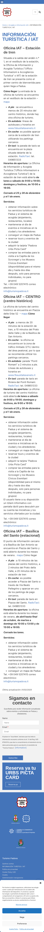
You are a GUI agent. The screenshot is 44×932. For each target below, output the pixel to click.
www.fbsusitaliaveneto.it (21, 375)
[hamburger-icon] (35, 12)
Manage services (21, 904)
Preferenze (22, 924)
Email (4, 727)
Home (4, 25)
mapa (7, 101)
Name (5, 718)
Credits (5, 875)
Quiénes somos (8, 864)
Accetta (22, 911)
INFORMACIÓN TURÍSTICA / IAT (13, 866)
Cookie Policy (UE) (9, 872)
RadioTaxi (24, 156)
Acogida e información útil (18, 25)
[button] (40, 883)
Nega (22, 917)
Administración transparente (12, 878)
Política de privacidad (26, 929)
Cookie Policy (13, 929)
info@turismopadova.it (16, 291)
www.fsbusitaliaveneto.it (21, 128)
